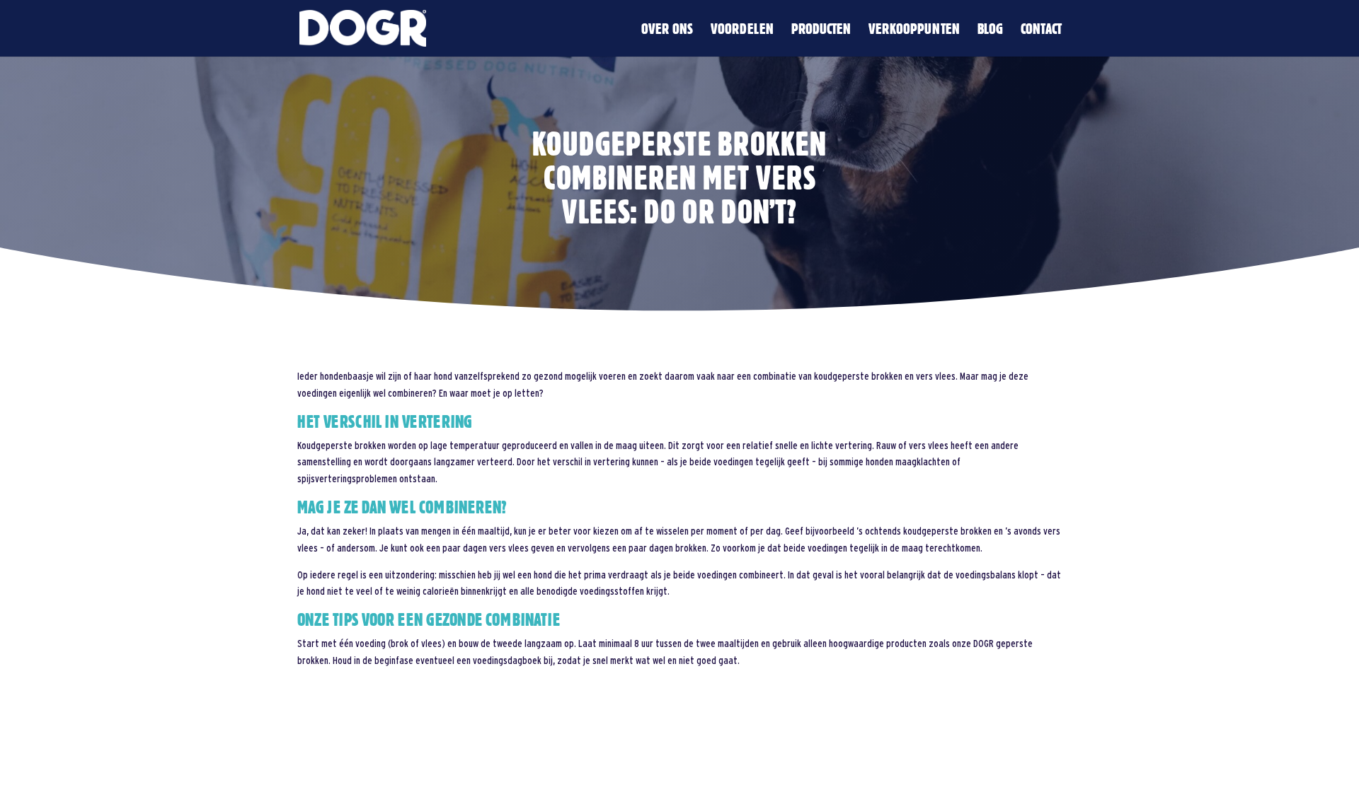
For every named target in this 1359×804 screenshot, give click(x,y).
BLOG (990, 30)
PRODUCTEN (821, 30)
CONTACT (1041, 30)
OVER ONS (667, 30)
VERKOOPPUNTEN (914, 30)
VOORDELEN (742, 30)
